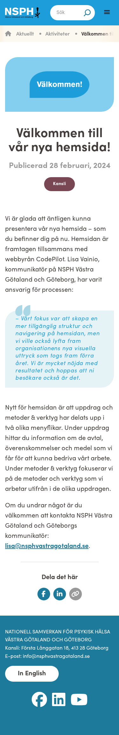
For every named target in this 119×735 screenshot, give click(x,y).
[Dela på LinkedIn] (60, 594)
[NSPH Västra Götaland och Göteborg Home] (22, 12)
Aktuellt (25, 34)
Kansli (59, 184)
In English (32, 674)
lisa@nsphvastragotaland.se (47, 546)
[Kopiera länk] (75, 594)
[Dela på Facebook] (44, 594)
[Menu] (107, 12)
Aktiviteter (57, 34)
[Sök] (87, 12)
